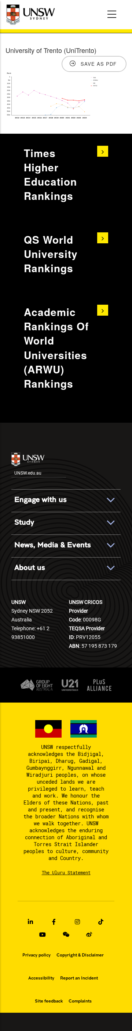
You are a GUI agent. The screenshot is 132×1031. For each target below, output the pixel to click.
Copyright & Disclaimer (80, 955)
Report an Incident (79, 978)
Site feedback (49, 1001)
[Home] (31, 14)
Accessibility (41, 978)
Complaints (80, 1001)
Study (24, 522)
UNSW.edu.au (27, 473)
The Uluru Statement (66, 872)
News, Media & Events (52, 545)
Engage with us (40, 499)
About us (29, 567)
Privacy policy (36, 955)
